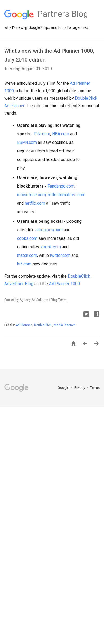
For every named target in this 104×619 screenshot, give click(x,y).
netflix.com (35, 203)
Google (64, 388)
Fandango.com (60, 186)
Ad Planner (24, 325)
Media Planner (64, 325)
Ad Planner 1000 (64, 283)
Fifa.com (42, 133)
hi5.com (24, 263)
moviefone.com (31, 194)
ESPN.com (27, 142)
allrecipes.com (49, 229)
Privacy (80, 388)
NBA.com (60, 133)
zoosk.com (50, 246)
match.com (27, 255)
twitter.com (60, 255)
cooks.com (27, 238)
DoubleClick (43, 325)
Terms (95, 388)
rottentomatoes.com (66, 194)
